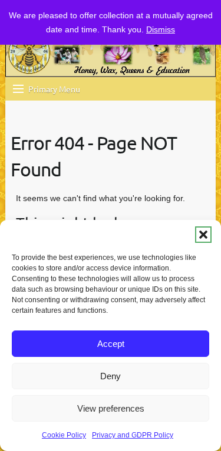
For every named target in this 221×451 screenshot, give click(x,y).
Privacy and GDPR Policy (132, 435)
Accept (110, 344)
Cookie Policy (64, 435)
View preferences (110, 408)
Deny (110, 376)
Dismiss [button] (160, 29)
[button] (203, 234)
